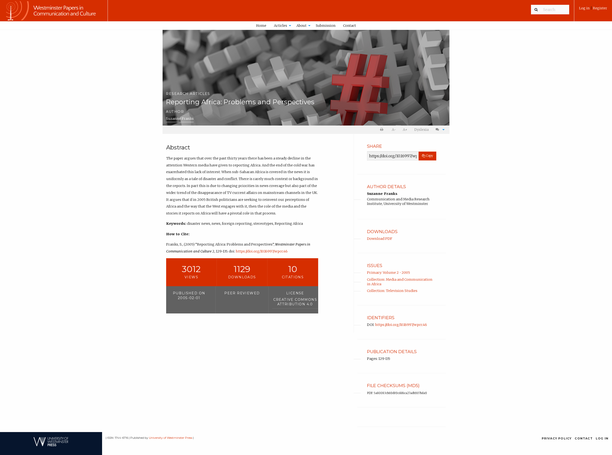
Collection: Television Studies (392, 291)
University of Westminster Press (170, 437)
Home (261, 25)
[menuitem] (593, 10)
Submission (325, 25)
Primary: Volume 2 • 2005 (388, 272)
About (301, 25)
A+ (405, 129)
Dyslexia (421, 129)
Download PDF (379, 238)
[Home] (54, 13)
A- (394, 129)
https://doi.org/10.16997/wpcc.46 (262, 251)
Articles (280, 25)
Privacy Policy (557, 438)
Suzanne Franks (180, 118)
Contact (349, 25)
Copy (429, 156)
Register (600, 8)
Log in (584, 8)
